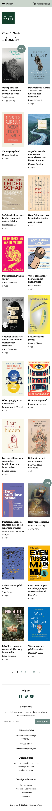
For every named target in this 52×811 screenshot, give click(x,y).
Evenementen (26, 793)
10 (34, 672)
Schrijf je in (42, 721)
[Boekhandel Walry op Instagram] (26, 697)
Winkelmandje (43, 4)
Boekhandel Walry (34, 805)
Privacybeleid (26, 785)
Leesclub (26, 797)
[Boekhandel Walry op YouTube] (32, 697)
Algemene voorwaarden (26, 789)
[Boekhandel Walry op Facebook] (20, 697)
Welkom (9, 4)
